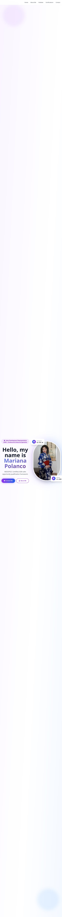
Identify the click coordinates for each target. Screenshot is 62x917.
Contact (58, 2)
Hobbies (40, 2)
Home (26, 2)
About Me (33, 2)
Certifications (49, 2)
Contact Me (9, 481)
